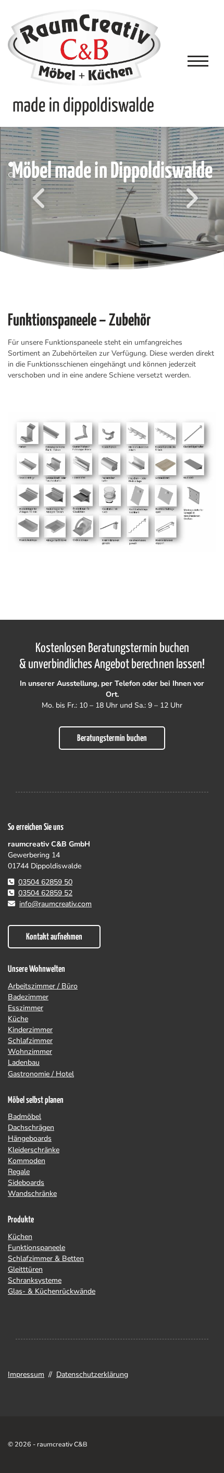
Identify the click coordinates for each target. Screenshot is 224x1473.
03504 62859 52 (45, 893)
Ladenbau (24, 1062)
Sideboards (26, 1183)
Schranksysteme (34, 1280)
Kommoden (26, 1161)
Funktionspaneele (36, 1248)
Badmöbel (24, 1117)
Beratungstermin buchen (112, 738)
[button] (15, 164)
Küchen (20, 1237)
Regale (19, 1172)
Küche (18, 1019)
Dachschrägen (31, 1127)
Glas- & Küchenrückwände (51, 1291)
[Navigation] (198, 61)
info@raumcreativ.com (55, 904)
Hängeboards (30, 1138)
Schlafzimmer (30, 1041)
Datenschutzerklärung (92, 1374)
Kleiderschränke (33, 1150)
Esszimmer (25, 1008)
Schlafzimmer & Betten (46, 1258)
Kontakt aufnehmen (54, 937)
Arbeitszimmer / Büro (43, 986)
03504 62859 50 (45, 882)
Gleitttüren (25, 1269)
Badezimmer (28, 997)
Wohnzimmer (30, 1052)
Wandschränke (32, 1193)
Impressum (26, 1374)
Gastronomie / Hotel (41, 1074)
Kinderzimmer (30, 1030)
